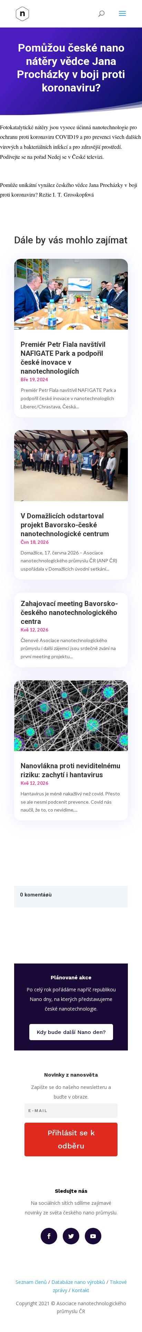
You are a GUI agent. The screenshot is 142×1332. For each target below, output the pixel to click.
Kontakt (80, 1290)
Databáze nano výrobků (78, 1282)
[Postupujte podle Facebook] (49, 1236)
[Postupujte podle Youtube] (93, 1236)
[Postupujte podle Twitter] (71, 1236)
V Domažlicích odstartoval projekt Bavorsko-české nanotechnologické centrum (65, 525)
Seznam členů (31, 1282)
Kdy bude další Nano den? (71, 1032)
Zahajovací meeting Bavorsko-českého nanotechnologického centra (69, 612)
